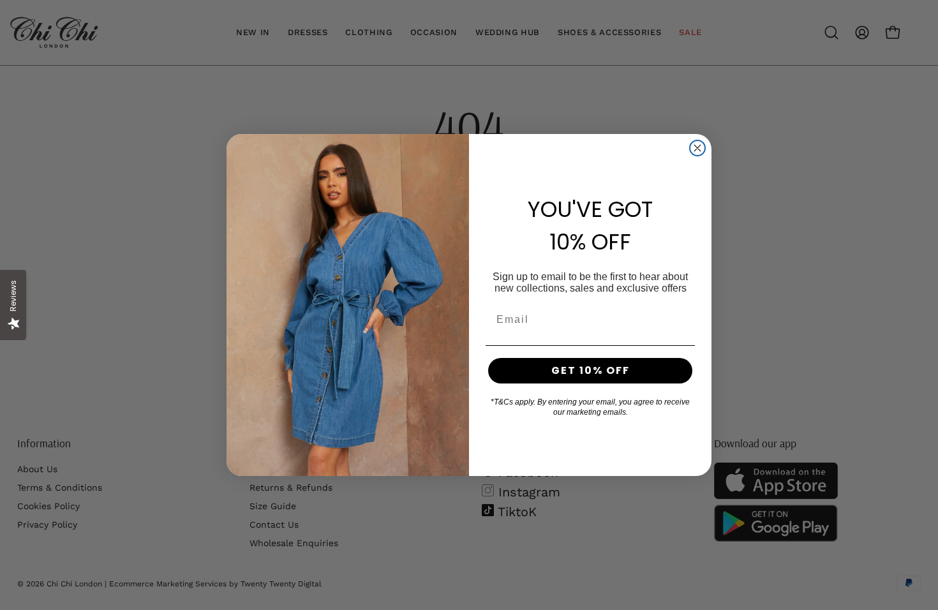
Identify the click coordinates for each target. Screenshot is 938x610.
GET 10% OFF (590, 370)
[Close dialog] (697, 148)
